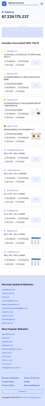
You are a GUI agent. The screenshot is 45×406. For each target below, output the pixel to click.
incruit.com (7, 364)
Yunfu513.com (13, 252)
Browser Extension (10, 378)
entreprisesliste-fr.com (11, 349)
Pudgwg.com (12, 210)
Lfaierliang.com (13, 170)
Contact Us (22, 391)
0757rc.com (7, 360)
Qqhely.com (12, 231)
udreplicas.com (8, 289)
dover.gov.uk (7, 323)
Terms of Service (31, 378)
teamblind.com (8, 334)
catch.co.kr (7, 353)
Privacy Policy (8, 385)
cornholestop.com (10, 301)
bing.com (6, 338)
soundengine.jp (8, 319)
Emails (27, 381)
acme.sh (5, 297)
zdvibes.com (7, 341)
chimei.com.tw (8, 293)
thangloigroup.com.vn (11, 367)
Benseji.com (12, 51)
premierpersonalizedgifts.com (15, 308)
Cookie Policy (8, 381)
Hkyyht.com (12, 100)
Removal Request (32, 385)
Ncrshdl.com (12, 190)
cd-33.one (6, 356)
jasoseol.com (7, 345)
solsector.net (7, 312)
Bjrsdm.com (12, 73)
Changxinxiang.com (15, 150)
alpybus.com (7, 315)
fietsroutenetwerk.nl (10, 304)
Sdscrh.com (12, 126)
